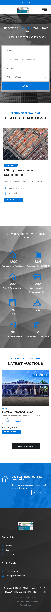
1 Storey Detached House (17, 412)
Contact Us (10, 554)
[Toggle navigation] (44, 9)
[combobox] (25, 50)
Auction (9, 545)
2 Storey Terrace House (19, 170)
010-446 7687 (12, 571)
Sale (7, 550)
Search (25, 86)
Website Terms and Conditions (25, 601)
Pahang (4, 408)
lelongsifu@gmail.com (16, 576)
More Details (13, 200)
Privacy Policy (25, 605)
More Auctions (25, 446)
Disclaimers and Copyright (25, 598)
